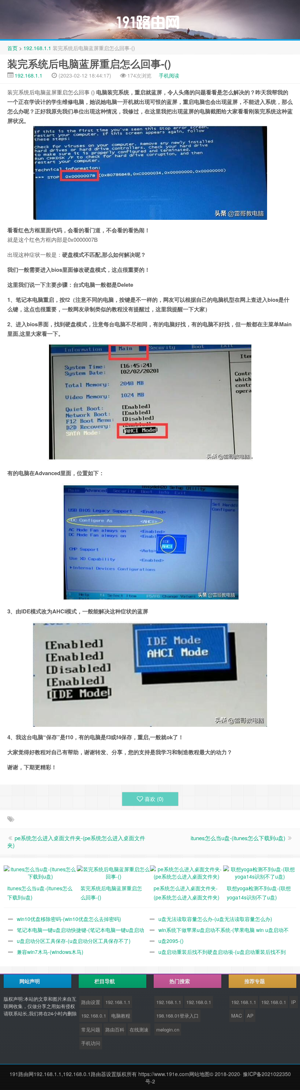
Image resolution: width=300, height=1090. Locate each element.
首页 (12, 48)
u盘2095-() (171, 940)
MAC (236, 1015)
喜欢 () (154, 799)
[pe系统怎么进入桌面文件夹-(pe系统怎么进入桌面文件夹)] (186, 872)
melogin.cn (167, 1029)
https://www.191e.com (163, 1074)
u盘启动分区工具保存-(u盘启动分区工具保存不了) (74, 940)
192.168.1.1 (37, 48)
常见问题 (90, 1029)
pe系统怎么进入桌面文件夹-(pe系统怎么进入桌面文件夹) (76, 841)
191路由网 (22, 1074)
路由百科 (114, 1029)
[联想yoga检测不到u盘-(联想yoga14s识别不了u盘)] (259, 872)
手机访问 (90, 1043)
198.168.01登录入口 (177, 1015)
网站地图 (199, 1074)
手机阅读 (169, 75)
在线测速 (139, 1029)
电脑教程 (120, 1015)
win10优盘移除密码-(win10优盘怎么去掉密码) (69, 918)
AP (250, 1015)
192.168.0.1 (93, 1015)
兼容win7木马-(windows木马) (50, 951)
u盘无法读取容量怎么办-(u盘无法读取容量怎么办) (215, 918)
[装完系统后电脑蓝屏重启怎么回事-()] (113, 872)
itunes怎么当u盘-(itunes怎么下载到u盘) (238, 838)
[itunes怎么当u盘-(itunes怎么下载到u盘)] (40, 872)
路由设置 (90, 1002)
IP (293, 1002)
